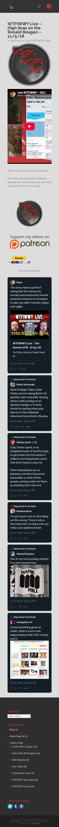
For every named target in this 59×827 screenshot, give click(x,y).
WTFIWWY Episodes (23, 780)
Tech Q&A (17, 766)
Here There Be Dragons (24, 753)
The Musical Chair (21, 773)
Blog (12, 729)
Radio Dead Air (17, 736)
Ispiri (13, 40)
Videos (13, 743)
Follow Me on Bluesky (29, 271)
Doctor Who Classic (22, 746)
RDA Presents (19, 760)
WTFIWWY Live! (41, 40)
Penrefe (35, 823)
